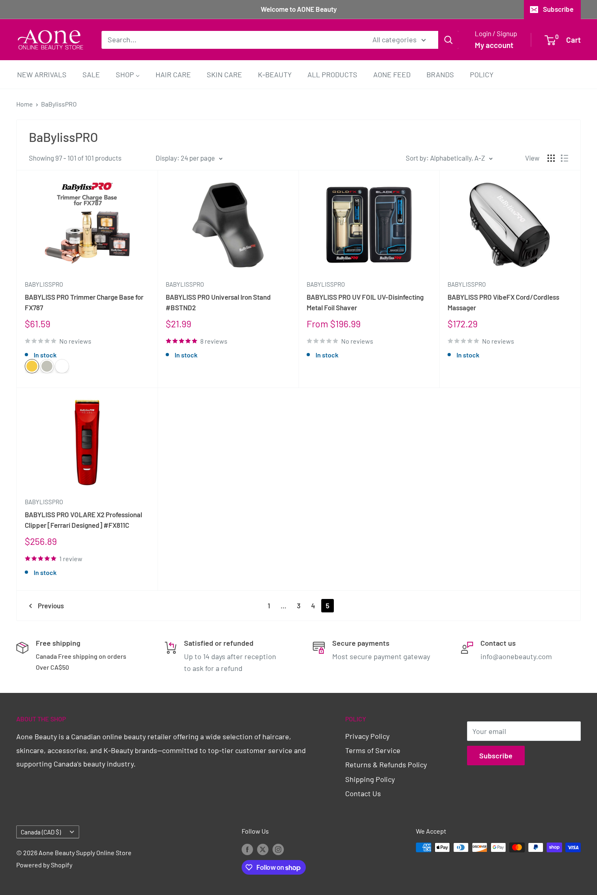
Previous (51, 605)
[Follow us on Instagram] (278, 849)
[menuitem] (41, 74)
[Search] (448, 39)
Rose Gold (62, 366)
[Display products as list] (564, 158)
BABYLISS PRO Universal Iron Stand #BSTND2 (218, 302)
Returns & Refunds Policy (386, 764)
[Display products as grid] (551, 158)
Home (24, 104)
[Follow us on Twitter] (262, 849)
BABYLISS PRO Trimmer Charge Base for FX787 (84, 302)
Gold (32, 366)
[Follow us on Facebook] (247, 849)
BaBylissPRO (59, 104)
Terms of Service (372, 750)
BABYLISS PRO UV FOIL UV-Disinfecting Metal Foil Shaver (365, 302)
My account (494, 45)
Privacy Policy (367, 736)
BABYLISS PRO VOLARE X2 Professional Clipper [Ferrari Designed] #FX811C (83, 519)
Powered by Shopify (44, 865)
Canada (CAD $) (41, 832)
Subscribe (558, 9)
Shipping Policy (370, 779)
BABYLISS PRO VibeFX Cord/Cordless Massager (503, 302)
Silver (47, 366)
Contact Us (363, 793)
